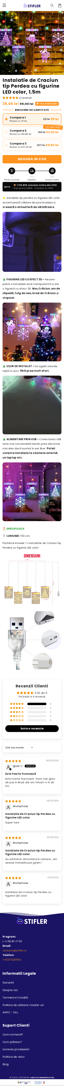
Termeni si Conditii (15, 998)
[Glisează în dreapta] (59, 43)
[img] (13, 761)
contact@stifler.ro (15, 950)
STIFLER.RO (24, 1077)
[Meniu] (4, 5)
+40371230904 (12, 959)
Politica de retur (14, 1057)
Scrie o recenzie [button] (32, 728)
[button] (52, 5)
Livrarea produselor (16, 1049)
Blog (6, 1064)
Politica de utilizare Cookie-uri (23, 1005)
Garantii (8, 983)
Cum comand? (13, 1034)
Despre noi (10, 990)
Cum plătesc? (12, 1042)
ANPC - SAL (10, 1012)
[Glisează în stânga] (4, 43)
